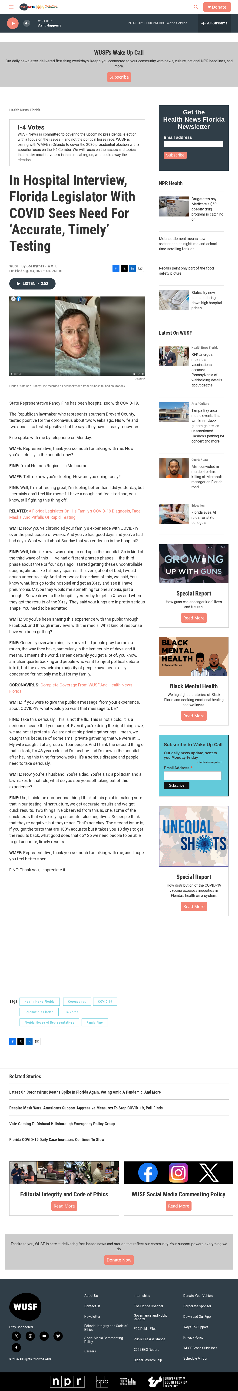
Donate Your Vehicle (198, 1296)
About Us (91, 1296)
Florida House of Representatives (49, 1022)
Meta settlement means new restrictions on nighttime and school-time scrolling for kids (188, 243)
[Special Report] (193, 563)
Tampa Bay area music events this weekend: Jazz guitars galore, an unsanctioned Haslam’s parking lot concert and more (208, 425)
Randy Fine (94, 1022)
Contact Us (92, 1306)
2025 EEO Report (146, 1349)
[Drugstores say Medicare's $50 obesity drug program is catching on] (174, 206)
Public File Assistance (149, 1339)
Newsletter (92, 1316)
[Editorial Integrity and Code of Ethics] (64, 1172)
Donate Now (119, 1260)
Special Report (193, 593)
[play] (13, 23)
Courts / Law (200, 460)
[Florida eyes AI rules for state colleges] (174, 514)
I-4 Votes (31, 127)
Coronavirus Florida (39, 1012)
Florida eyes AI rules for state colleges (204, 517)
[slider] (34, 23)
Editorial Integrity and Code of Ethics (64, 1194)
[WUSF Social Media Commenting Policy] (178, 1172)
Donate (219, 7)
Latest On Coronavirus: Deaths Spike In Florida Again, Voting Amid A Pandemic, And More (85, 1092)
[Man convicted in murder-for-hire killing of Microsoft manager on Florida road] (174, 468)
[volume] (27, 23)
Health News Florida (24, 110)
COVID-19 (105, 1001)
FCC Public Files (145, 1329)
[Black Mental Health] (193, 656)
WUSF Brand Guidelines (200, 1348)
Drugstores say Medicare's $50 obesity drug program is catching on (207, 209)
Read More (194, 618)
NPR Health (171, 183)
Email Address (178, 768)
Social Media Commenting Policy (103, 1340)
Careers (90, 1351)
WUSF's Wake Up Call (119, 52)
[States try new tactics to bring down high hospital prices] (174, 300)
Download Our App (197, 1316)
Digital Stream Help (148, 1360)
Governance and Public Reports (150, 1317)
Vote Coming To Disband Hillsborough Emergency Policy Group (62, 1123)
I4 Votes (72, 1012)
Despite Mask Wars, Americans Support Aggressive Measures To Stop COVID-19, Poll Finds (86, 1107)
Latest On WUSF (175, 333)
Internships (142, 1296)
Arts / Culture (200, 404)
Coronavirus (77, 1001)
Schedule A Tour (195, 1358)
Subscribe (119, 77)
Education (198, 505)
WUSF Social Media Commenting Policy (178, 1194)
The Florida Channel (148, 1306)
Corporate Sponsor (197, 1306)
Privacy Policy (193, 1337)
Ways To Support (195, 1327)
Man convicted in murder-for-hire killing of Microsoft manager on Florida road (207, 476)
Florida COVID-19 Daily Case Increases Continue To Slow (56, 1139)
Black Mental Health (194, 686)
